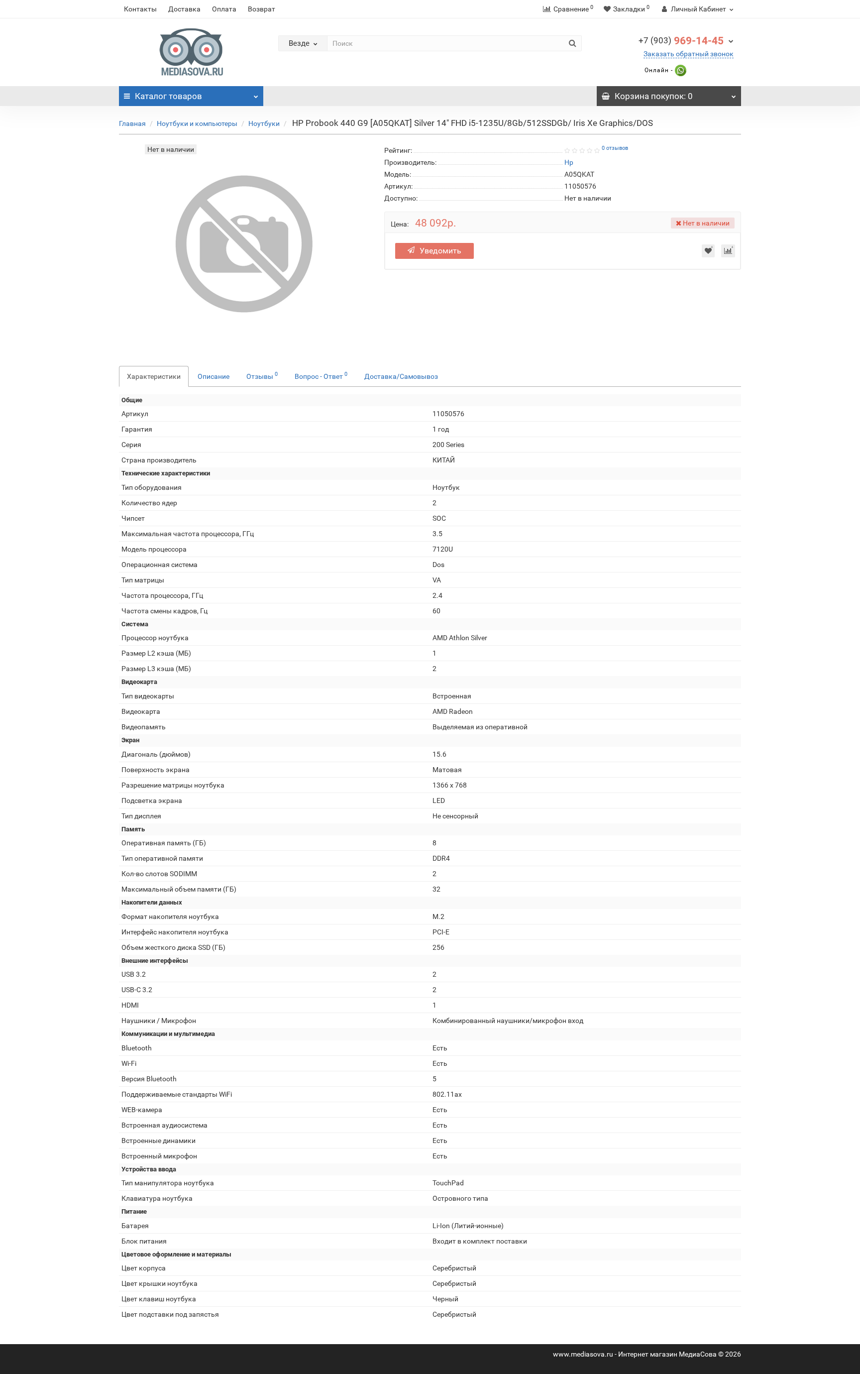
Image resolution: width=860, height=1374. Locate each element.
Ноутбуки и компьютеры (197, 123)
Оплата (224, 9)
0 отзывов (615, 148)
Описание (213, 376)
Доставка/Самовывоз (401, 376)
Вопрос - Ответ (321, 375)
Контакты (140, 9)
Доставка (184, 9)
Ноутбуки (264, 123)
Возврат (261, 9)
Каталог (168, 96)
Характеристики (154, 376)
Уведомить (440, 250)
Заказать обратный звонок (689, 54)
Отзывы (262, 375)
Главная (132, 123)
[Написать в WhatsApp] (679, 70)
